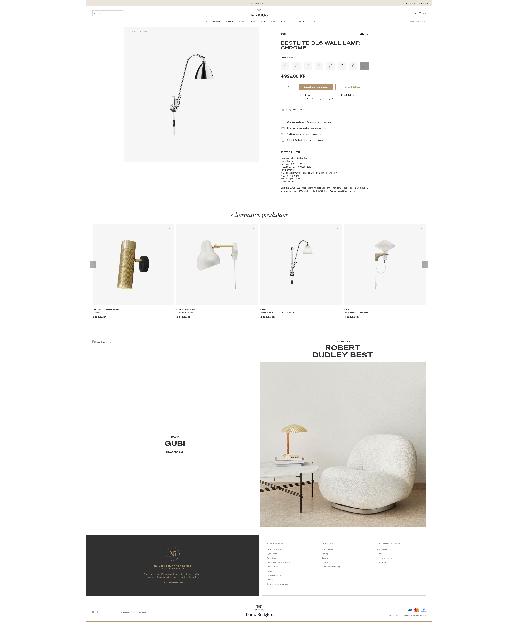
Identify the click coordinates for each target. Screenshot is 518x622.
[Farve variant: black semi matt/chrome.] (342, 66)
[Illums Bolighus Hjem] (259, 12)
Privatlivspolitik (142, 612)
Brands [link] (300, 21)
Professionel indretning (331, 567)
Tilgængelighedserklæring (277, 584)
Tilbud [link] (205, 21)
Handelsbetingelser (274, 575)
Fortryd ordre (272, 558)
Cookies (270, 579)
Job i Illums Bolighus (384, 558)
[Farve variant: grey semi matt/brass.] (319, 66)
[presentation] (93, 264)
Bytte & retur (272, 554)
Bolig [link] (242, 21)
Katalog (325, 554)
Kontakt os (271, 571)
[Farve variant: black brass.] (353, 66)
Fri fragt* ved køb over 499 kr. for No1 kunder (259, 3)
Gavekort (325, 558)
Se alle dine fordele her (173, 582)
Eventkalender (327, 549)
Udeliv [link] (312, 21)
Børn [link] (274, 21)
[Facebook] (93, 612)
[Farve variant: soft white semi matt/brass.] (296, 66)
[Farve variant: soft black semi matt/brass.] (330, 66)
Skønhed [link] (286, 21)
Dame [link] (253, 21)
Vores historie (382, 549)
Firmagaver (326, 562)
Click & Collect (352, 86)
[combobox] (107, 13)
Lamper (133, 31)
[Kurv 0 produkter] (424, 12)
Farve (288, 57)
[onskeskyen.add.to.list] (362, 34)
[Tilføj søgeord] (95, 13)
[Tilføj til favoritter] (170, 228)
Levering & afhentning (275, 549)
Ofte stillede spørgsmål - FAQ (278, 562)
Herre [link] (263, 21)
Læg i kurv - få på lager (316, 86)
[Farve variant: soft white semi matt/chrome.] (308, 66)
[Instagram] (98, 612)
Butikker (380, 554)
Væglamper (143, 31)
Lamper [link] (230, 21)
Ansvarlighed (382, 562)
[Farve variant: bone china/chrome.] (285, 66)
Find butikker (408, 3)
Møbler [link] (217, 21)
